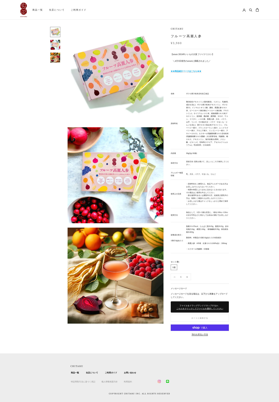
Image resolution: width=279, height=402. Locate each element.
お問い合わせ (130, 372)
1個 (174, 267)
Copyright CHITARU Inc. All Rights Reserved (139, 393)
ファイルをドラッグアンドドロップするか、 (199, 307)
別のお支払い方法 (200, 334)
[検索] (250, 9)
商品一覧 (37, 9)
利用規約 (128, 381)
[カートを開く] (257, 9)
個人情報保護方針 (109, 381)
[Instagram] (159, 381)
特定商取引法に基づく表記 (83, 381)
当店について (57, 9)
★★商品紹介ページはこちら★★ (186, 71)
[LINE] (168, 381)
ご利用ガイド (78, 9)
